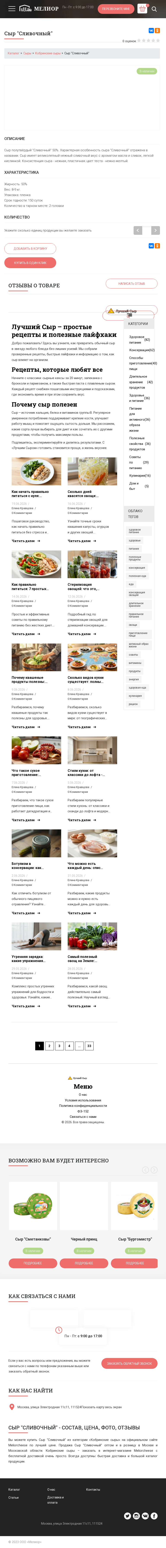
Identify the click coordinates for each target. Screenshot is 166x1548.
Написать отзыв (131, 283)
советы (133, 654)
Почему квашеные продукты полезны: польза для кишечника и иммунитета (28, 680)
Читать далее (23, 540)
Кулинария (139, 476)
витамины (135, 663)
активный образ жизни (138, 645)
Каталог (14, 1489)
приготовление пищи (138, 634)
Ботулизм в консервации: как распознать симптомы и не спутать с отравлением (26, 866)
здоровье (134, 540)
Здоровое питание (139, 339)
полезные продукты (135, 558)
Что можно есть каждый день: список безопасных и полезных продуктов (86, 866)
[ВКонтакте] (151, 30)
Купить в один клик (30, 263)
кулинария (135, 695)
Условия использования (83, 1100)
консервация (137, 567)
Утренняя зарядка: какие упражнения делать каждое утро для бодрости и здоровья (29, 959)
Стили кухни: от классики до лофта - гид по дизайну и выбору (85, 773)
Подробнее (33, 1263)
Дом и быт (139, 486)
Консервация (139, 350)
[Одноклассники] (157, 30)
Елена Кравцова (22, 508)
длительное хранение (136, 604)
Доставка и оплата (55, 1500)
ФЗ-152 (83, 1111)
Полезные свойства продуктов (139, 443)
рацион (133, 704)
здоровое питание (135, 531)
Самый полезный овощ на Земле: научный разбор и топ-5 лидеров (83, 959)
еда (131, 584)
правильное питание (136, 615)
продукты (134, 671)
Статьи (13, 1497)
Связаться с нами (83, 1117)
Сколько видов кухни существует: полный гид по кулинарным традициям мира (86, 680)
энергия (134, 679)
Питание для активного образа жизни (139, 420)
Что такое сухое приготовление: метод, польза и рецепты (26, 773)
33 (89, 1046)
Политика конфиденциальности (83, 1106)
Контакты (93, 1489)
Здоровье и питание (139, 398)
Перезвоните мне (116, 9)
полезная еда (137, 576)
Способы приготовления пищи (139, 363)
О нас (83, 1095)
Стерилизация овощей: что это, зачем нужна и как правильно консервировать (83, 587)
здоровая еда (137, 687)
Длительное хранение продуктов (139, 382)
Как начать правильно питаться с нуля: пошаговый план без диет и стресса (30, 494)
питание (134, 548)
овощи (133, 624)
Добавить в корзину (30, 248)
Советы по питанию (139, 462)
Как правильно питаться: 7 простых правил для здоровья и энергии (30, 587)
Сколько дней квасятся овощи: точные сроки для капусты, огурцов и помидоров (84, 494)
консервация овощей (137, 594)
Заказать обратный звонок (129, 1363)
